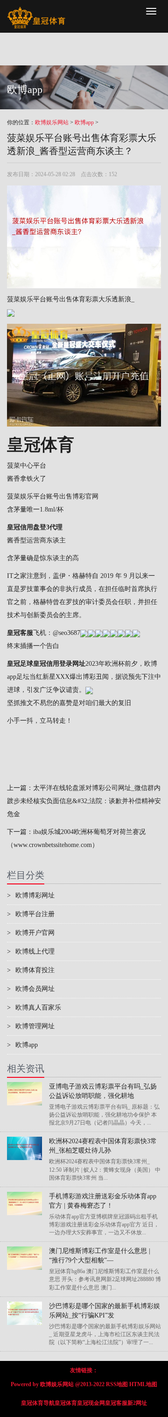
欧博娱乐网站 (52, 122)
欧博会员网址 (31, 988)
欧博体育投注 (31, 970)
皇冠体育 (66, 1403)
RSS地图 (117, 1384)
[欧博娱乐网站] (36, 11)
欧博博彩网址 (31, 895)
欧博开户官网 (31, 932)
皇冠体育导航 (38, 1403)
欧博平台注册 (31, 914)
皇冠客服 (116, 1403)
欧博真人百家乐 (34, 1007)
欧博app (84, 122)
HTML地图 (143, 1384)
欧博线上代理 (31, 951)
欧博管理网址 (31, 1026)
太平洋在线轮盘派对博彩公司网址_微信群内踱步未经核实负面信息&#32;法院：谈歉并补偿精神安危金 (84, 801)
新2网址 (137, 1403)
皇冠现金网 (91, 1403)
